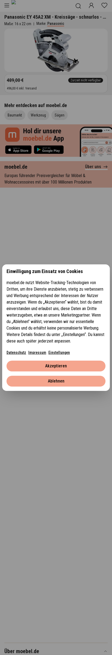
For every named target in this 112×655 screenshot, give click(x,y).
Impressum (37, 352)
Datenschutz (16, 352)
